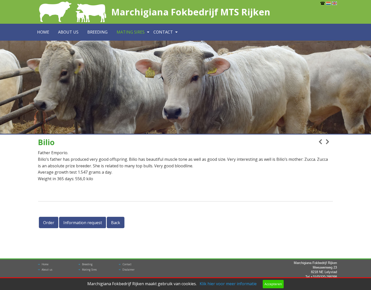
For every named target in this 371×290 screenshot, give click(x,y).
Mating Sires (131, 32)
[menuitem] (44, 32)
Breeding (97, 32)
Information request (82, 222)
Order (48, 222)
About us (68, 32)
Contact (163, 32)
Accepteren (273, 284)
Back (115, 222)
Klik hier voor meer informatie (228, 283)
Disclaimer (128, 269)
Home (43, 32)
